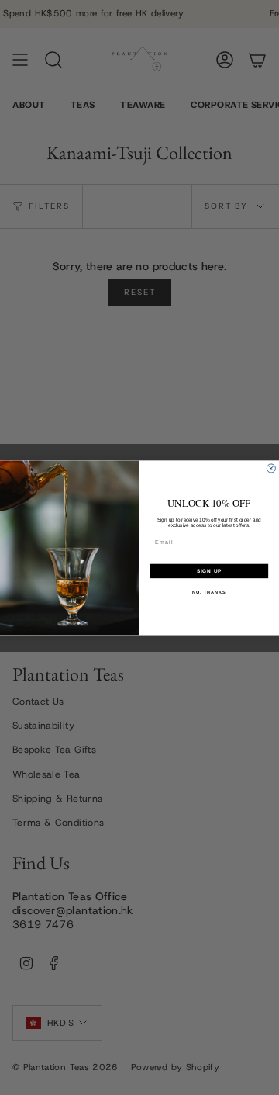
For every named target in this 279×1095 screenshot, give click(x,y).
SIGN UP (209, 570)
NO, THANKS (209, 592)
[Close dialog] (271, 468)
